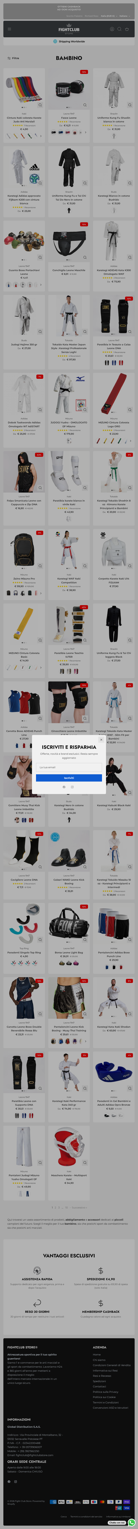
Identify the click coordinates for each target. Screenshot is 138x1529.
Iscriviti (69, 778)
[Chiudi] (101, 740)
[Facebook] (64, 787)
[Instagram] (72, 787)
